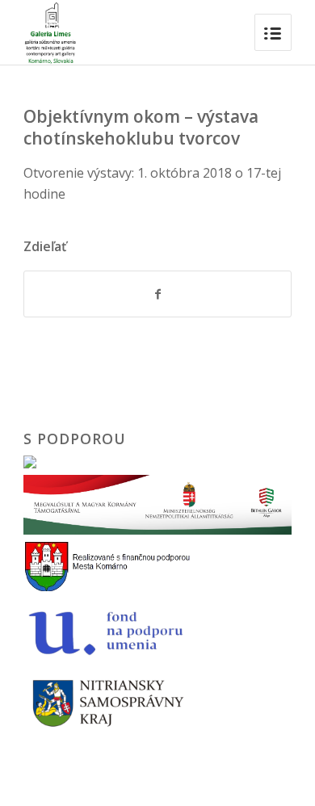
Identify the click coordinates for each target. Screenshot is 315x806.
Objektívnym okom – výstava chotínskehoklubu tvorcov (140, 127)
